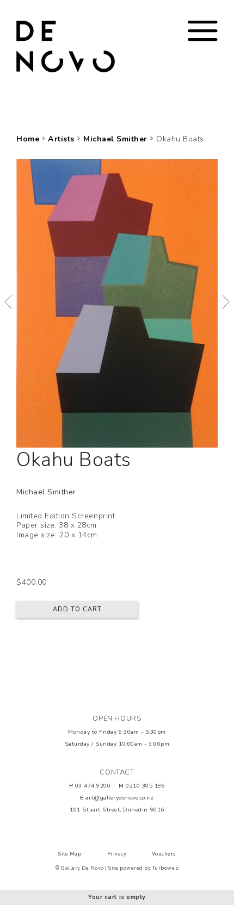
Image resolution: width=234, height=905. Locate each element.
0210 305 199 (145, 786)
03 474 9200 (93, 786)
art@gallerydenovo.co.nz (119, 798)
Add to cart (77, 609)
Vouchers (163, 854)
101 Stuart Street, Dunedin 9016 (117, 809)
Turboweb (165, 868)
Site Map (69, 854)
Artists (61, 139)
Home (27, 139)
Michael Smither (115, 139)
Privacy (117, 854)
